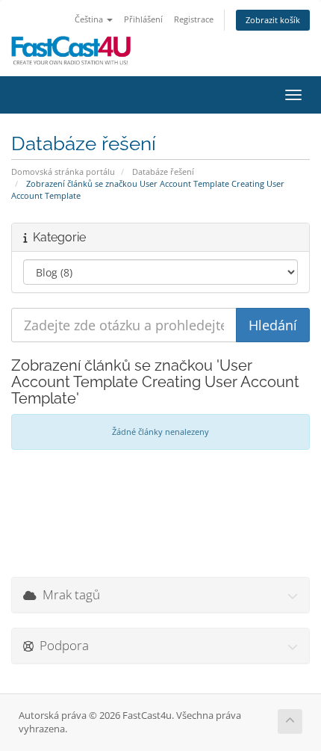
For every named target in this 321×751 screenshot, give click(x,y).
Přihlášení (143, 19)
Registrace (194, 19)
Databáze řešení (163, 171)
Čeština (90, 19)
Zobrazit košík (273, 19)
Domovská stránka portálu (63, 171)
